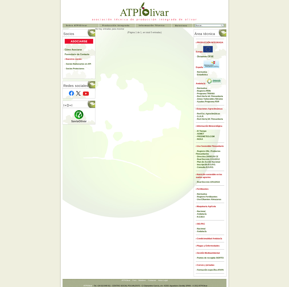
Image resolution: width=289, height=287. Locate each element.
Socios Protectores (75, 68)
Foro (134, 280)
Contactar (152, 280)
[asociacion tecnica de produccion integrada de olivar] (144, 20)
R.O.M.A (201, 217)
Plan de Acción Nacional (208, 162)
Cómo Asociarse (73, 50)
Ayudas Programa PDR (208, 101)
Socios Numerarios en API (78, 64)
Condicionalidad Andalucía (209, 238)
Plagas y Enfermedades (208, 246)
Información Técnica (152, 25)
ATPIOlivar (126, 280)
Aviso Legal (163, 280)
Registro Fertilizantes (207, 197)
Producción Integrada (115, 25)
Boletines (181, 26)
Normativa (202, 194)
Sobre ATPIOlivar (76, 25)
